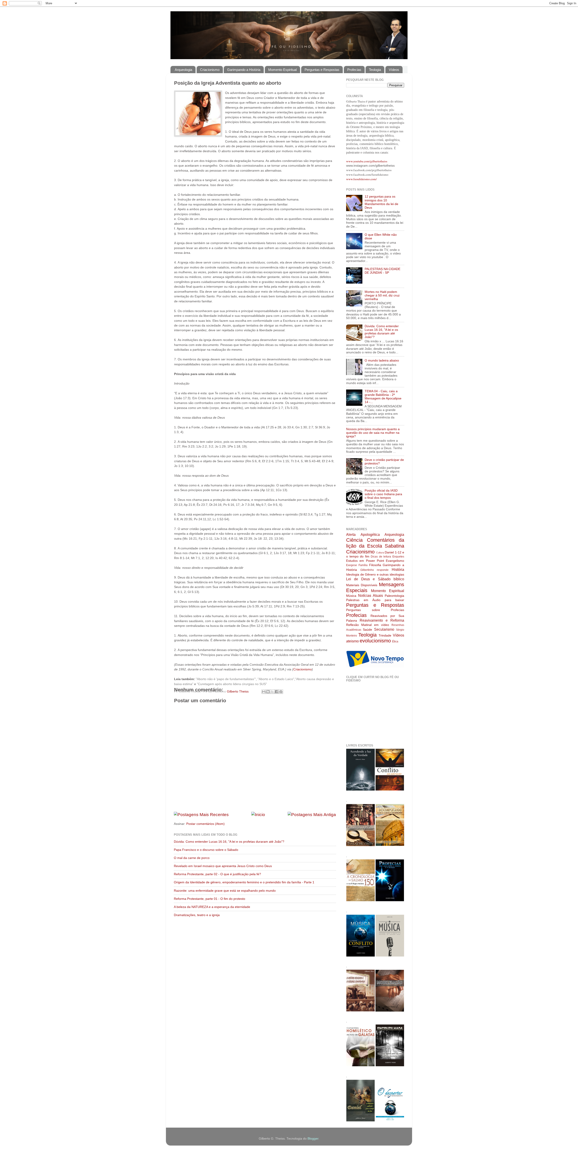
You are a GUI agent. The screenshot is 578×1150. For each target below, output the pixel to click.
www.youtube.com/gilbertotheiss (366, 161)
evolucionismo (375, 641)
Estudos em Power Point (365, 560)
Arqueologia (183, 70)
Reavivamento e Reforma (382, 620)
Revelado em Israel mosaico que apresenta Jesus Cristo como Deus (223, 866)
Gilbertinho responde (374, 570)
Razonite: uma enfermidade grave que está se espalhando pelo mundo (225, 890)
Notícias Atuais (370, 595)
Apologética (370, 534)
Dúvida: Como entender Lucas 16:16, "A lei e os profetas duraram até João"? (229, 841)
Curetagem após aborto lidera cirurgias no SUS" (232, 684)
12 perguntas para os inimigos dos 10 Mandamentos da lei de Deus (381, 202)
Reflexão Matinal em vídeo (367, 625)
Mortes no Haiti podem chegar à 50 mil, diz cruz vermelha (382, 295)
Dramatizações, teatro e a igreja (197, 915)
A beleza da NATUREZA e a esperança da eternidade (212, 907)
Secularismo (384, 629)
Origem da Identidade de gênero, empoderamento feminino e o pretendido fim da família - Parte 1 (244, 882)
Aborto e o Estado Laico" (276, 679)
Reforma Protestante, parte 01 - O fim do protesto (209, 898)
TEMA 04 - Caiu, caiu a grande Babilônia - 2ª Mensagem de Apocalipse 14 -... (383, 397)
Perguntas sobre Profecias (375, 610)
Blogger (313, 1138)
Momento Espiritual (282, 70)
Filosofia (375, 565)
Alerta (351, 534)
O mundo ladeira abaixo (382, 360)
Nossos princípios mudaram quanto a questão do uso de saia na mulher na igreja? (373, 432)
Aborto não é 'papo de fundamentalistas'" (226, 679)
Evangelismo (395, 560)
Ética (395, 641)
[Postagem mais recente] (201, 814)
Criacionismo (209, 70)
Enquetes (398, 556)
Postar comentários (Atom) (205, 824)
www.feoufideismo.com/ (361, 179)
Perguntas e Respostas (322, 70)
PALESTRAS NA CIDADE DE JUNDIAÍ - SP (382, 270)
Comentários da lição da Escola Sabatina (375, 543)
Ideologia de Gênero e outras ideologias (375, 574)
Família (363, 565)
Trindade (385, 635)
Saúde (367, 629)
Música (351, 595)
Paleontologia (394, 595)
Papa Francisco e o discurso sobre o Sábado (206, 849)
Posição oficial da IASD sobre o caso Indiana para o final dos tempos (383, 494)
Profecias (354, 70)
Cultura (380, 552)
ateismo (352, 641)
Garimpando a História (243, 70)
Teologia (375, 70)
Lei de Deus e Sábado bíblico (375, 579)
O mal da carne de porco (192, 858)
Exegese (351, 565)
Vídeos (394, 70)
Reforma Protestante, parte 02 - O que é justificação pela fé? (217, 874)
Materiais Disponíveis (361, 585)
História (398, 569)
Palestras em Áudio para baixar (375, 600)
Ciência (354, 540)
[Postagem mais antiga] (312, 814)
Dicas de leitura (381, 556)
